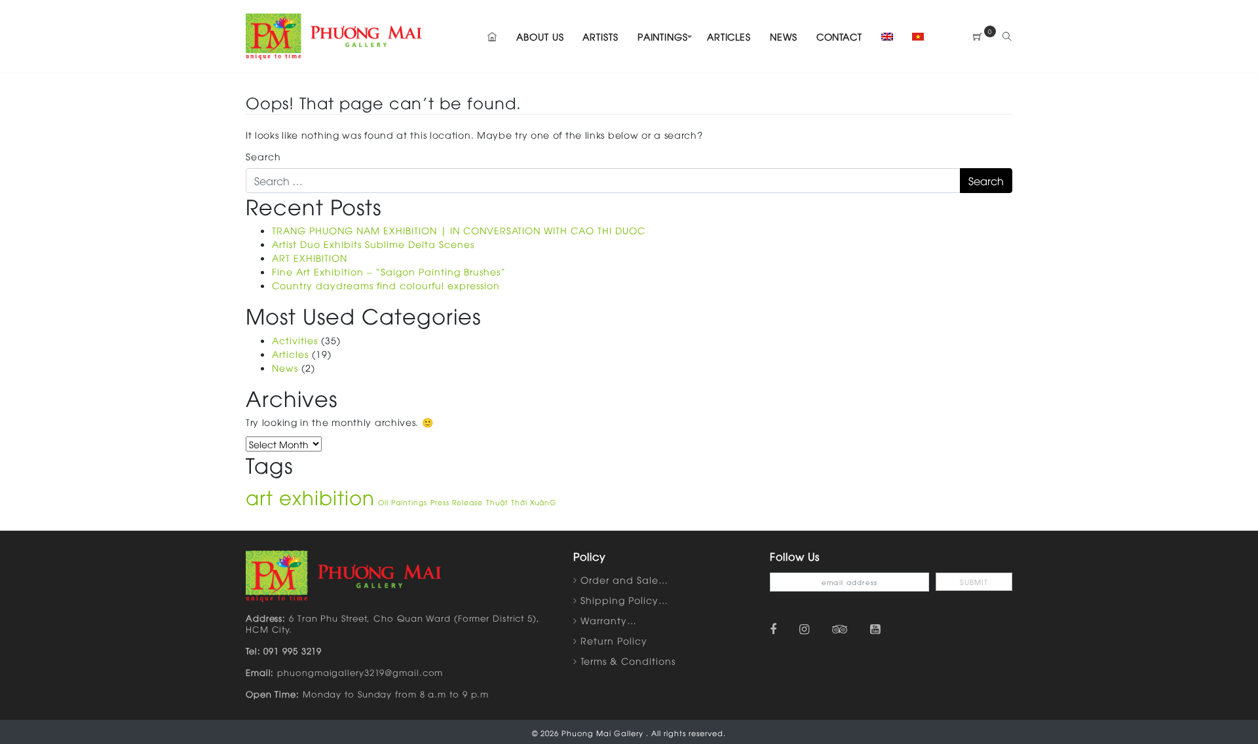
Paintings (663, 36)
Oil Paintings (402, 501)
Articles (729, 36)
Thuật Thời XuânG (521, 501)
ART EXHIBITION (309, 257)
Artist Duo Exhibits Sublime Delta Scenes (373, 244)
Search (263, 156)
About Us (539, 36)
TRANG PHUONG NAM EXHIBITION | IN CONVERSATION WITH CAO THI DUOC (458, 230)
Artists (600, 36)
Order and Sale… (624, 579)
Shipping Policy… (624, 599)
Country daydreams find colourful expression (386, 285)
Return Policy (614, 640)
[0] (978, 36)
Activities (295, 340)
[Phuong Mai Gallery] (334, 34)
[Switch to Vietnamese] (914, 36)
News (783, 36)
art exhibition (310, 496)
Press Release (456, 501)
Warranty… (609, 620)
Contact (839, 36)
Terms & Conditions (628, 660)
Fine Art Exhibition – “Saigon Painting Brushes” (389, 271)
